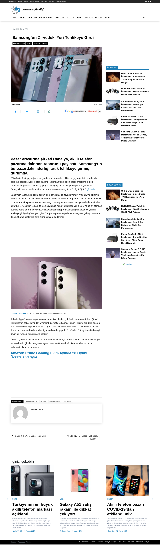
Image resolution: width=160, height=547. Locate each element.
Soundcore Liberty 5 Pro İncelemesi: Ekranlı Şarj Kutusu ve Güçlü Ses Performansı (132, 106)
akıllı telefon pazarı (31, 401)
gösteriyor (92, 189)
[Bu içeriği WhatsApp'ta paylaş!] (49, 111)
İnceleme (60, 18)
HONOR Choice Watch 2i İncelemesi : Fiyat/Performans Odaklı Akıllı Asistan (135, 92)
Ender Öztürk (17, 531)
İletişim (26, 1)
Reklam (51, 1)
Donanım (32, 18)
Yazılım (98, 18)
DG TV (78, 18)
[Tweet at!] (27, 111)
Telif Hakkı (44, 1)
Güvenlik (88, 18)
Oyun (107, 18)
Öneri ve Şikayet (61, 1)
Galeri (70, 18)
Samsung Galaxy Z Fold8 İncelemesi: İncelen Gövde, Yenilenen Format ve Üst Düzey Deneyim (134, 136)
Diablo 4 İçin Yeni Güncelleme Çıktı (30, 436)
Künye (20, 1)
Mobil (23, 18)
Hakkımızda (12, 1)
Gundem (37, 43)
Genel (29, 43)
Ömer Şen (111, 531)
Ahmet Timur (15, 105)
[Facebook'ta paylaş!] (15, 111)
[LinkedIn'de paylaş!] (38, 111)
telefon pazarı (68, 401)
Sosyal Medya (34, 1)
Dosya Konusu (46, 18)
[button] (7, 499)
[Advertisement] (56, 138)
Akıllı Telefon (20, 29)
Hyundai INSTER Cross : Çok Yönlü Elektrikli (82, 437)
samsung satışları (55, 401)
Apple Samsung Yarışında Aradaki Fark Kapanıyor (39, 313)
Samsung (43, 401)
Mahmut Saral (65, 531)
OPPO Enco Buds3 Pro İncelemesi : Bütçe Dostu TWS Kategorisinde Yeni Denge (133, 78)
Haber (15, 18)
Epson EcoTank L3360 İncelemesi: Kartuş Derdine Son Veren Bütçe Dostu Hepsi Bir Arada (134, 121)
